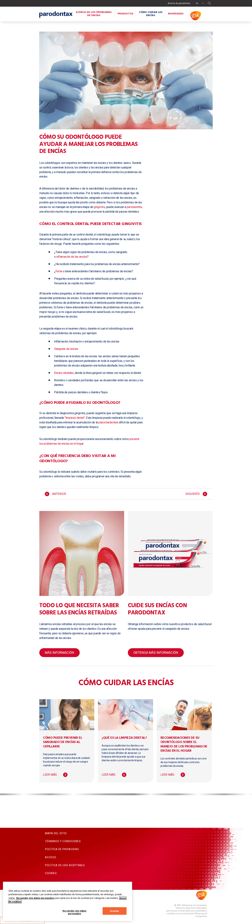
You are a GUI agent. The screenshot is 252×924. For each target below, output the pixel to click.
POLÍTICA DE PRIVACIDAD (62, 849)
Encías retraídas (64, 373)
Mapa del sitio (56, 833)
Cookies (51, 873)
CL (197, 3)
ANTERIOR (59, 494)
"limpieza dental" (75, 418)
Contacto (52, 825)
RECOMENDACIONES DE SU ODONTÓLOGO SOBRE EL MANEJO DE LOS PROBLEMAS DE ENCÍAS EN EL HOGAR (183, 744)
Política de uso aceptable (65, 865)
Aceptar (114, 911)
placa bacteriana (108, 422)
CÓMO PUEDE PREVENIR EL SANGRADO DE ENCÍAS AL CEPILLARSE (62, 742)
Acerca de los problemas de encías (94, 14)
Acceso (50, 857)
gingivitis (99, 207)
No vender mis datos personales (74, 912)
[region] (67, 901)
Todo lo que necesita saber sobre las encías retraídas (79, 609)
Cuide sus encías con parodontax (157, 609)
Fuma (59, 271)
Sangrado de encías (66, 349)
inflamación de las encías (71, 256)
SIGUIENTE (192, 494)
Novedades (176, 14)
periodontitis (134, 207)
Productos (125, 14)
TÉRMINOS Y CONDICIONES (63, 841)
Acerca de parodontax (179, 3)
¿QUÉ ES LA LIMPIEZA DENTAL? (124, 738)
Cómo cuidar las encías (151, 14)
